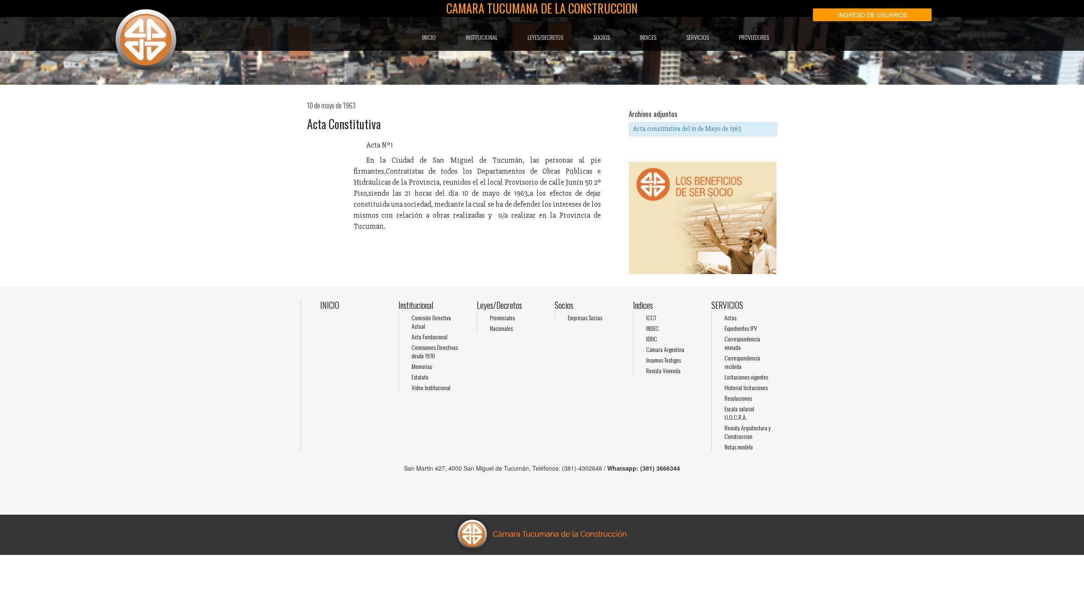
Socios (601, 37)
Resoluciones (738, 398)
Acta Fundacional (430, 336)
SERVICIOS (697, 37)
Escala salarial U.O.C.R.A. (739, 412)
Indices (648, 37)
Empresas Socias (585, 317)
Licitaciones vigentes (746, 376)
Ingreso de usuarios (872, 15)
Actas (730, 317)
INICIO (429, 37)
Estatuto (420, 376)
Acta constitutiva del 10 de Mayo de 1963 (687, 129)
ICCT (651, 317)
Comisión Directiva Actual (431, 321)
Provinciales (502, 317)
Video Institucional (431, 387)
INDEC (652, 328)
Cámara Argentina (665, 349)
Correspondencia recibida (742, 362)
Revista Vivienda (663, 370)
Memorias (422, 366)
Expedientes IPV (741, 328)
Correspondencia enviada (742, 343)
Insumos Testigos (663, 359)
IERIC (651, 338)
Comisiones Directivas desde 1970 (435, 351)
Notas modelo (739, 446)
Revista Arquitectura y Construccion (748, 432)
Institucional (482, 37)
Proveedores (754, 37)
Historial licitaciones (746, 387)
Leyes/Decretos (545, 37)
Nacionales (501, 328)
